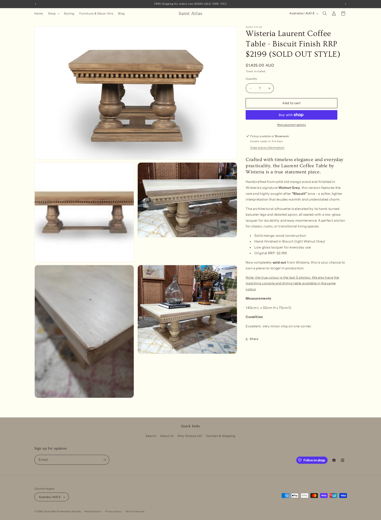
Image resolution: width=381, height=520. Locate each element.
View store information (267, 147)
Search (151, 436)
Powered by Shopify (69, 511)
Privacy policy (113, 511)
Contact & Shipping (220, 436)
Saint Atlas (50, 511)
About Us (167, 436)
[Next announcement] (345, 4)
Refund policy (93, 511)
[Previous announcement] (35, 4)
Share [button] (254, 339)
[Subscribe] (104, 460)
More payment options (291, 124)
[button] (53, 13)
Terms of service (135, 511)
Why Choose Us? (189, 436)
